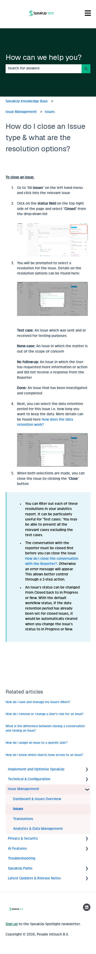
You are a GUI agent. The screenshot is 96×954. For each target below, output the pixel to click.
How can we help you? (44, 57)
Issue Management (21, 112)
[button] (86, 770)
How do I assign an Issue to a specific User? (37, 743)
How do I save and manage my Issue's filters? (38, 702)
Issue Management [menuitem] (23, 789)
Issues (50, 112)
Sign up (12, 924)
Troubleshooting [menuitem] (21, 859)
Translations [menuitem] (23, 819)
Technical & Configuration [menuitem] (29, 779)
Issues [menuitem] (18, 809)
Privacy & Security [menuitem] (23, 839)
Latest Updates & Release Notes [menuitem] (34, 879)
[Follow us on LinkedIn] (86, 907)
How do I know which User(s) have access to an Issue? (44, 755)
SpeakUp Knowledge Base (27, 102)
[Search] (86, 68)
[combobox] (44, 68)
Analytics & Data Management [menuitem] (38, 829)
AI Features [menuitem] (17, 849)
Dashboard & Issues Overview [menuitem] (37, 799)
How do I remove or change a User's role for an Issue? (45, 714)
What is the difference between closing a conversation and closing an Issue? (45, 729)
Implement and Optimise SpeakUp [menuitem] (36, 770)
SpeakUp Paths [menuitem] (20, 869)
